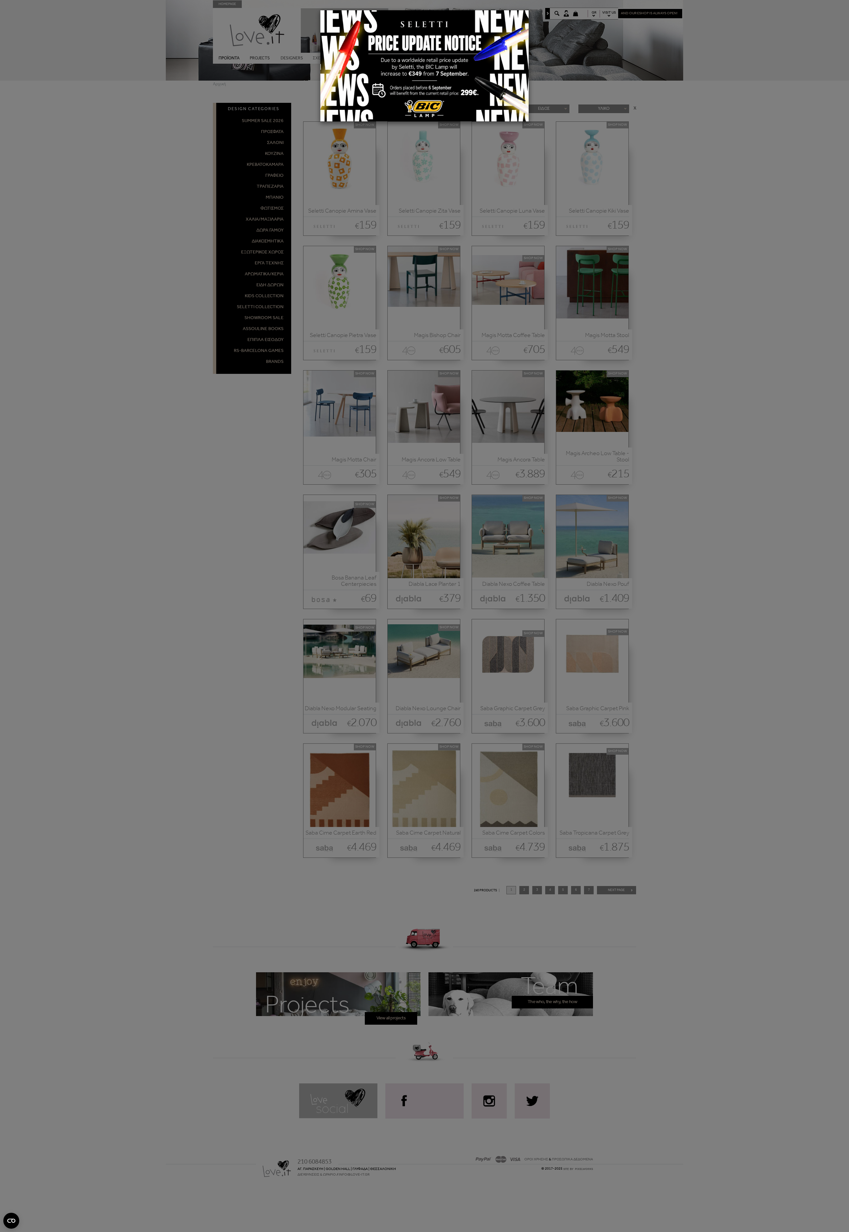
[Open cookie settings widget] (11, 1221)
